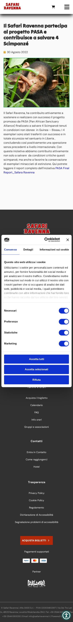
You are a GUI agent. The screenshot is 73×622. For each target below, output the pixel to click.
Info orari (37, 419)
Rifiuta (36, 379)
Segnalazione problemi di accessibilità (36, 522)
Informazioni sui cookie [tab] (54, 249)
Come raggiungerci (36, 459)
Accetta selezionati (36, 369)
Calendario (36, 405)
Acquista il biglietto (36, 397)
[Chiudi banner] (67, 239)
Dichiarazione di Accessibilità (36, 514)
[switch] (64, 321)
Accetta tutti (36, 359)
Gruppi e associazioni (36, 426)
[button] (66, 615)
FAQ (36, 412)
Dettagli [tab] (28, 249)
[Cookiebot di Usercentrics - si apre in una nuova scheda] (45, 239)
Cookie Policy (36, 500)
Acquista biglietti (34, 540)
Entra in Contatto (36, 452)
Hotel (36, 466)
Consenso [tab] (10, 249)
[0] (53, 6)
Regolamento (36, 507)
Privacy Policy (36, 493)
